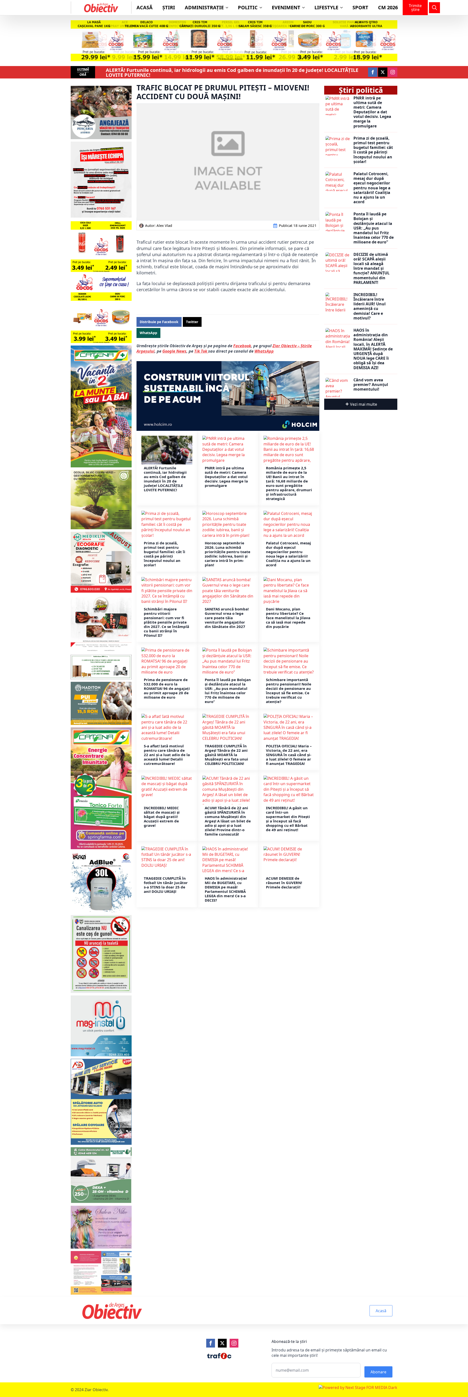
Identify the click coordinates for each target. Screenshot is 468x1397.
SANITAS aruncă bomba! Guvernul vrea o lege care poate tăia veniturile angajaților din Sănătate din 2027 (227, 618)
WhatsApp (264, 351)
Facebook (242, 345)
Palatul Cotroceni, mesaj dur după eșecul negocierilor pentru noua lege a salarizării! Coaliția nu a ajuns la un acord (288, 554)
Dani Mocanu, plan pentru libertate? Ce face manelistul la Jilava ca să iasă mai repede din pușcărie (288, 618)
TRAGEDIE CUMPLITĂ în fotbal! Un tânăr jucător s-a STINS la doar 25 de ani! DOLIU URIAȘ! (166, 885)
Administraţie (204, 7)
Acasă (144, 7)
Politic (248, 7)
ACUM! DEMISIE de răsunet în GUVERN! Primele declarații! (284, 882)
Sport (360, 7)
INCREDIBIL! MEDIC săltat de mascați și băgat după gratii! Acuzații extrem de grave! (162, 817)
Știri (168, 7)
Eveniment (286, 7)
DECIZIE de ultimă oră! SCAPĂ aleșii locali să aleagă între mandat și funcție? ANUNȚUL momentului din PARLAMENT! (371, 268)
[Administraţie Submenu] (228, 7)
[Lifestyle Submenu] (343, 7)
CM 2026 (388, 7)
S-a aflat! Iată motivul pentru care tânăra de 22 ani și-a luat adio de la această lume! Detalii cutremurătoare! (167, 755)
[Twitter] (222, 1343)
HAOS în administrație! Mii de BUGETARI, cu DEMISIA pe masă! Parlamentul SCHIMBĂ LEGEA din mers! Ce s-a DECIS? (226, 889)
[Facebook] (210, 1343)
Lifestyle (326, 7)
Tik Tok (201, 351)
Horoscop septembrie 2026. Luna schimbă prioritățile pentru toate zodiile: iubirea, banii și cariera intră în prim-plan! (227, 554)
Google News (174, 351)
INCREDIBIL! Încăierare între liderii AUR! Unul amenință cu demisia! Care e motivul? (369, 306)
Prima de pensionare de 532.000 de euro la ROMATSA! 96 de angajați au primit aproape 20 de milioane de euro (167, 688)
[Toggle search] (434, 7)
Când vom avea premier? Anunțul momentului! (370, 385)
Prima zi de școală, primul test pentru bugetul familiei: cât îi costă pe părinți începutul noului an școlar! (164, 554)
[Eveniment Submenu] (305, 7)
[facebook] (372, 72)
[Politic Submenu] (262, 7)
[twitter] (382, 72)
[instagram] (392, 72)
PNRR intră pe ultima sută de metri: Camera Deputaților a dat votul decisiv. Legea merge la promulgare (226, 477)
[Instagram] (234, 1343)
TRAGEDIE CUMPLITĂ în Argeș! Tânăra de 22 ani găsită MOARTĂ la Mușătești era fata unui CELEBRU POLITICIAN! (226, 755)
